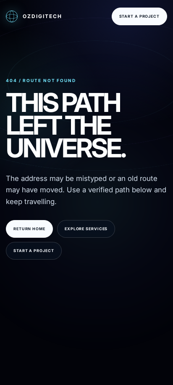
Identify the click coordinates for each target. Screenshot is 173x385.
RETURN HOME (29, 228)
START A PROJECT (139, 16)
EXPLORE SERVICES (86, 228)
